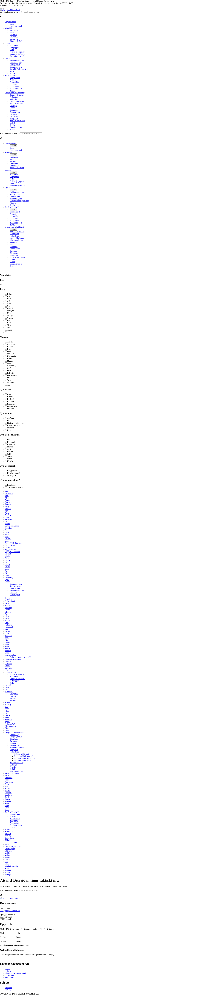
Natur (9, 313)
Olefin (9, 368)
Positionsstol (12, 406)
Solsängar (13, 106)
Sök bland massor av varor (10, 12)
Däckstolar (14, 116)
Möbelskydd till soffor (22, 760)
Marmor (10, 361)
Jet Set (7, 631)
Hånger (7, 616)
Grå (8, 301)
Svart (9, 327)
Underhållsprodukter (12, 847)
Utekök (12, 123)
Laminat (10, 359)
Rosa (9, 323)
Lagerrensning (10, 22)
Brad (7, 541)
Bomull (10, 347)
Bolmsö (8, 539)
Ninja (7, 717)
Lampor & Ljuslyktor (13, 659)
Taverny (8, 836)
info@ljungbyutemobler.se (10, 911)
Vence (7, 859)
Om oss (8, 969)
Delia (7, 569)
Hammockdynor (16, 67)
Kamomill (8, 636)
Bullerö (7, 547)
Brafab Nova (10, 545)
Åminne (8, 504)
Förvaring (8, 608)
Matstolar (13, 35)
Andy (7, 506)
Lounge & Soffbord (17, 54)
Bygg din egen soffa (17, 56)
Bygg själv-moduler (12, 552)
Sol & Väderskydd (12, 75)
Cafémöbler (14, 39)
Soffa (9, 454)
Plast (9, 370)
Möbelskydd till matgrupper (24, 758)
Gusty (7, 614)
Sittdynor (13, 71)
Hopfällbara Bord (13, 425)
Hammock (13, 110)
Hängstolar (14, 119)
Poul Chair (9, 782)
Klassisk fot (11, 485)
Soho (7, 810)
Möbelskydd (14, 99)
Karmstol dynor (15, 63)
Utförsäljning (10, 849)
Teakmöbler (14, 97)
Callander (8, 554)
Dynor (7, 58)
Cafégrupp (14, 37)
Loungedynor (15, 65)
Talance (8, 834)
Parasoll (13, 80)
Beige (9, 294)
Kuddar (12, 73)
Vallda (7, 853)
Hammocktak (15, 112)
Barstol (10, 397)
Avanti (7, 524)
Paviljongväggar (16, 88)
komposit (10, 354)
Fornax (7, 605)
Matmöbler (9, 28)
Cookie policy (10, 975)
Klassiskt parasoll (13, 473)
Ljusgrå (10, 308)
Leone (7, 666)
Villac (7, 864)
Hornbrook (9, 627)
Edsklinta (8, 599)
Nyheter (8, 971)
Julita (7, 633)
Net (6, 713)
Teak (9, 380)
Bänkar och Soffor (17, 41)
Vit (8, 332)
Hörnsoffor (14, 45)
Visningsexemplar (16, 26)
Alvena (7, 498)
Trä (8, 385)
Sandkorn (8, 795)
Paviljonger (14, 84)
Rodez (7, 788)
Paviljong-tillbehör (12, 773)
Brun (9, 299)
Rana (7, 784)
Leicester (8, 664)
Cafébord (10, 418)
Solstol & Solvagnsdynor (19, 69)
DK (6, 573)
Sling (7, 806)
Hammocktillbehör (17, 748)
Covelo (7, 565)
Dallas (7, 567)
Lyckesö (8, 685)
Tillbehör (8, 840)
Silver (9, 325)
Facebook (8, 988)
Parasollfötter (15, 82)
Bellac (7, 532)
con (6, 562)
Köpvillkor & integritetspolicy (16, 973)
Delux (7, 571)
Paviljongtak (14, 86)
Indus (7, 629)
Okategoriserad (10, 726)
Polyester (10, 373)
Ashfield (8, 515)
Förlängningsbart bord (15, 423)
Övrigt (9, 449)
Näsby (7, 711)
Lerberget (8, 668)
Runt (9, 430)
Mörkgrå (10, 311)
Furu (9, 351)
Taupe (9, 330)
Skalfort (8, 801)
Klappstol (10, 404)
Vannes (7, 857)
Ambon (8, 500)
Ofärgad (10, 315)
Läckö (7, 653)
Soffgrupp (11, 456)
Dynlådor (13, 114)
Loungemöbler (10, 672)
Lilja (6, 670)
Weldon (8, 870)
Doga (7, 575)
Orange (10, 318)
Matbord (13, 32)
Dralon (9, 349)
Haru (7, 618)
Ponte (7, 780)
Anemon (8, 509)
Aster (7, 517)
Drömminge (9, 577)
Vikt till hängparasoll (15, 487)
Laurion (8, 661)
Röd (8, 320)
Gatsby (7, 610)
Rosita (7, 791)
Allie (7, 496)
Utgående (8, 851)
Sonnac (7, 829)
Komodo (8, 642)
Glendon (8, 612)
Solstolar (13, 767)
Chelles (7, 556)
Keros (7, 638)
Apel (7, 511)
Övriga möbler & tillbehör (14, 93)
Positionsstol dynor (17, 60)
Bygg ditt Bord (10, 549)
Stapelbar (10, 409)
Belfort (7, 530)
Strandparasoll (12, 475)
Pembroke (8, 778)
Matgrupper (14, 30)
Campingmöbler (16, 127)
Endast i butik (10, 601)
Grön (9, 304)
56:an (7, 491)
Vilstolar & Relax (16, 103)
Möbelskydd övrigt (21, 754)
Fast (8, 421)
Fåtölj (9, 440)
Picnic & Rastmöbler (17, 121)
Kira (6, 640)
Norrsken (8, 720)
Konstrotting (12, 356)
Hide (7, 623)
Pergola (12, 91)
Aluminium (11, 344)
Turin (7, 844)
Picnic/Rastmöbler (16, 763)
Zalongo (8, 875)
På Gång (8, 990)
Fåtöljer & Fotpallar (17, 52)
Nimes (7, 715)
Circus (7, 560)
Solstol (9, 459)
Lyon (7, 687)
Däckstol (10, 399)
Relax (7, 786)
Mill (6, 707)
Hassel (7, 621)
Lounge (8, 43)
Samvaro (8, 793)
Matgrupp (11, 447)
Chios (7, 558)
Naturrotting (11, 366)
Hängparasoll (15, 78)
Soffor (12, 50)
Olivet (7, 728)
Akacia (10, 342)
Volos (7, 868)
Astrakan (8, 519)
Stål (8, 378)
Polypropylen (12, 375)
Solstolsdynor (15, 595)
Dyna (7, 580)
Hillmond (8, 625)
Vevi (6, 862)
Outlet (12, 24)
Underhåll (13, 842)
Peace (7, 776)
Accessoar (9, 494)
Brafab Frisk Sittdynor (13, 543)
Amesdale (8, 502)
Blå (8, 296)
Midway (8, 704)
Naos (7, 709)
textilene (10, 382)
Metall (9, 363)
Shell (7, 797)
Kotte (7, 646)
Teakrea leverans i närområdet (21, 657)
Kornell (8, 644)
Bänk (9, 394)
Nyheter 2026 (10, 724)
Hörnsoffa (11, 444)
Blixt (7, 537)
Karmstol (10, 401)
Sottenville (9, 831)
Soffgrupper (14, 48)
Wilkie (7, 872)
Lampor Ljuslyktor (17, 101)
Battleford (8, 528)
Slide (7, 803)
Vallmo (7, 855)
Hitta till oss (9, 977)
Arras (7, 513)
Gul (8, 306)
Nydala (7, 722)
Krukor (12, 129)
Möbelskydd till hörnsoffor (24, 756)
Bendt (7, 534)
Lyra (6, 689)
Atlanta (7, 522)
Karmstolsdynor (16, 586)
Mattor (12, 108)
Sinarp (7, 799)
